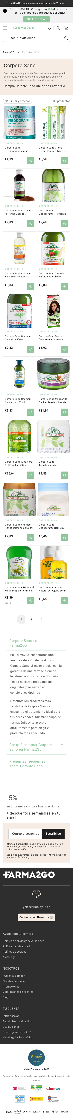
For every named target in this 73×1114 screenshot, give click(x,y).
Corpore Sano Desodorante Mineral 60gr (17, 149)
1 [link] (21, 619)
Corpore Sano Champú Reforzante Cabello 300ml (51, 275)
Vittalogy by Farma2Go (17, 1037)
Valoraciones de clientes (18, 991)
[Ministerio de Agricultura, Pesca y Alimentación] (36, 1099)
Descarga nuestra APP (17, 1032)
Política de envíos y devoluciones (23, 941)
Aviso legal (9, 957)
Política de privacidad (16, 946)
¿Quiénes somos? (14, 975)
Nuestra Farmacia (14, 981)
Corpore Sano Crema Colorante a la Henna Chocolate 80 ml (51, 338)
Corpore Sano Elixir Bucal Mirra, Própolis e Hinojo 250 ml (19, 589)
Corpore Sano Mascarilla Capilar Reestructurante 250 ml (53, 401)
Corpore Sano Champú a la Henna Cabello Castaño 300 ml (19, 212)
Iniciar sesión (11, 1015)
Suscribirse (53, 833)
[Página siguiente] (52, 619)
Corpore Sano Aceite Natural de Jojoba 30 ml (52, 589)
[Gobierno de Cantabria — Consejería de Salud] (53, 1099)
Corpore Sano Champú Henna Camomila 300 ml (19, 526)
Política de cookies (14, 951)
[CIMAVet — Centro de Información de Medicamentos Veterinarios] (53, 1089)
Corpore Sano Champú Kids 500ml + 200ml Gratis (18, 275)
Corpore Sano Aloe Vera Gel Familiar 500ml (18, 463)
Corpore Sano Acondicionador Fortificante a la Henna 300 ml (52, 463)
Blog (5, 997)
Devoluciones (11, 1026)
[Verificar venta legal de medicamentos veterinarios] (20, 1099)
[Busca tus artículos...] (66, 38)
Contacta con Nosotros (34, 917)
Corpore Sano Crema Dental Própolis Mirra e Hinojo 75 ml (52, 149)
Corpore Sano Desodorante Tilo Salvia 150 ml (52, 212)
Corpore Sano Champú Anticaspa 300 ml (18, 401)
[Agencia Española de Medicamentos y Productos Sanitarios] (20, 1089)
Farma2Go (9, 52)
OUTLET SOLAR (36, 19)
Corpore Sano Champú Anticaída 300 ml (18, 338)
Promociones (11, 986)
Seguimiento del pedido (17, 1021)
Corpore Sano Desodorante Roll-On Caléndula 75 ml (51, 526)
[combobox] (36, 38)
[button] (41, 28)
